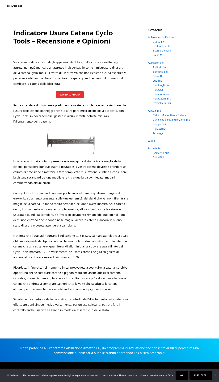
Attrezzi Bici (154, 110)
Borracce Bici (160, 71)
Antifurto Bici (160, 67)
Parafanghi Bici (161, 85)
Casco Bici (159, 41)
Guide (151, 140)
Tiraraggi (158, 133)
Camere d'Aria (161, 153)
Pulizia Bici (159, 128)
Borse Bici (158, 76)
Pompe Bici (159, 124)
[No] (215, 375)
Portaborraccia (161, 94)
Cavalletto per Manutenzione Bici (171, 119)
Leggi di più (200, 375)
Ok (181, 375)
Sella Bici (158, 157)
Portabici (158, 89)
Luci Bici (158, 80)
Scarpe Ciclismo (162, 50)
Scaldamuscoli (161, 46)
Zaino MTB (159, 55)
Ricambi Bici (155, 148)
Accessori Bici (156, 62)
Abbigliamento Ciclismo (161, 37)
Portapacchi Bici (162, 98)
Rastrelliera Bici (162, 103)
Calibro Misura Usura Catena (169, 115)
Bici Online (14, 6)
